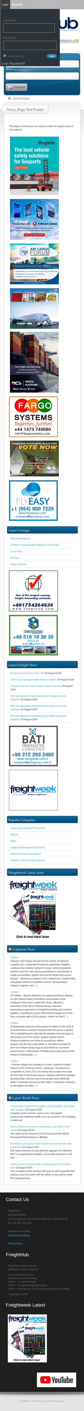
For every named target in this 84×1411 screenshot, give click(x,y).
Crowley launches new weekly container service (35, 686)
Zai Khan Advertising (19, 1235)
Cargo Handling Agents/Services (27, 847)
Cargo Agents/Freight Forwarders (28, 828)
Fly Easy (14, 558)
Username (9, 20)
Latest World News (25, 1097)
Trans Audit (16, 551)
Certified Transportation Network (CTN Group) (34, 545)
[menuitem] (30, 13)
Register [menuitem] (17, 4)
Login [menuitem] (5, 4)
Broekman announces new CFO (27, 673)
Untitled (14, 957)
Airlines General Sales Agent (25, 854)
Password (9, 37)
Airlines (14, 834)
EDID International (20, 538)
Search (19, 87)
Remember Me (15, 56)
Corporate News (23, 949)
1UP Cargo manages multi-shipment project (33, 679)
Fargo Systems (18, 564)
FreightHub (25, 1401)
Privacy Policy (15, 1243)
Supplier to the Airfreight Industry (27, 860)
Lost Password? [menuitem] (13, 63)
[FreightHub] (9, 98)
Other (13, 841)
